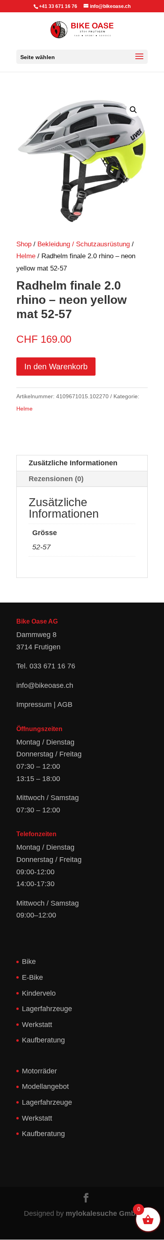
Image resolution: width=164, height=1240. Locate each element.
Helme (25, 256)
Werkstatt (37, 1025)
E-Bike (32, 977)
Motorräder (39, 1071)
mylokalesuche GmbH (103, 1213)
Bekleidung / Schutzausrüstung (83, 244)
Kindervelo (39, 993)
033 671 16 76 (52, 666)
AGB (64, 704)
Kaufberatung (43, 1040)
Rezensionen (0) (56, 479)
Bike (29, 962)
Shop (23, 244)
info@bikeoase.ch (44, 685)
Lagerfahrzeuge (47, 1009)
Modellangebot (45, 1086)
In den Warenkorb (56, 366)
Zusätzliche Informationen (73, 463)
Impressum (34, 704)
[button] (133, 110)
